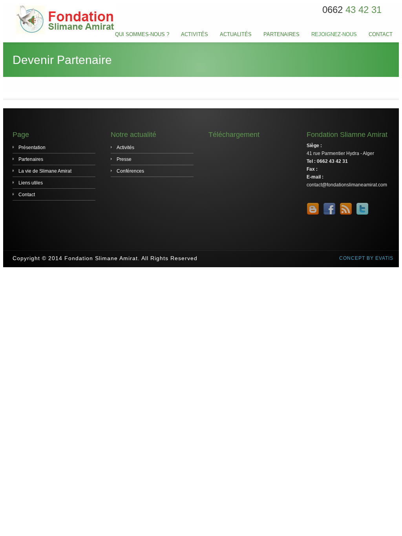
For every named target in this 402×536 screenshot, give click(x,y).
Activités (194, 34)
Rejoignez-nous (334, 34)
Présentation (32, 147)
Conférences (130, 171)
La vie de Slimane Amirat (44, 171)
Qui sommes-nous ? (142, 34)
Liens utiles (30, 183)
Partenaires (281, 34)
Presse (124, 159)
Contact (381, 34)
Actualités (236, 34)
